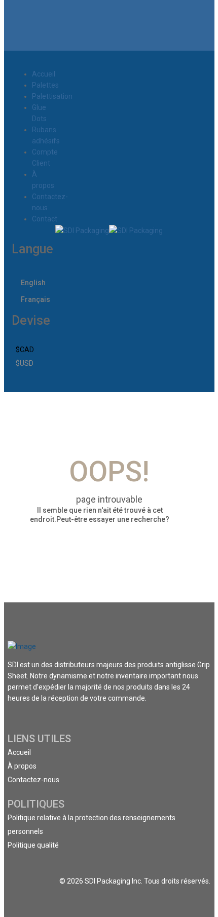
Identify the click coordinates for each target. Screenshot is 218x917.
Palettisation (52, 96)
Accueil (43, 74)
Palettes (45, 85)
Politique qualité (33, 845)
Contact (44, 219)
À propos (22, 766)
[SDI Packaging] (82, 230)
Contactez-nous (33, 780)
